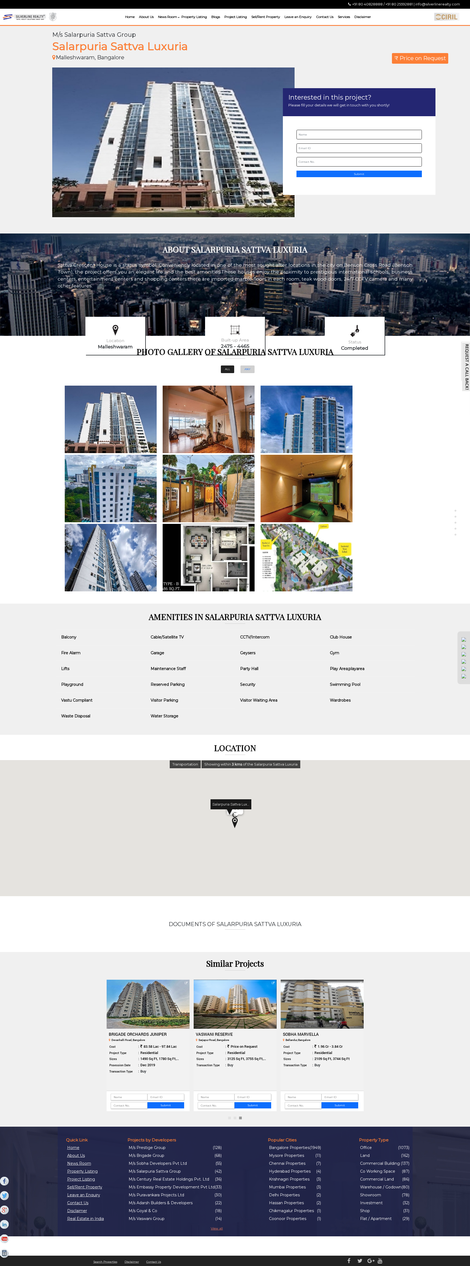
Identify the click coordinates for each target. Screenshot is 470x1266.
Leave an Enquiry (298, 17)
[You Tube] (4, 1239)
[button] (178, 17)
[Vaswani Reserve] (235, 1004)
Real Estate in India (85, 1218)
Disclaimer (362, 17)
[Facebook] (4, 1181)
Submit (359, 174)
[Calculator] (4, 1253)
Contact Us (324, 17)
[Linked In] (4, 1224)
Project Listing (235, 17)
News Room (167, 17)
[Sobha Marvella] (322, 1004)
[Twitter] (4, 1195)
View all (217, 1228)
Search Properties (105, 1262)
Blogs (215, 17)
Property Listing (194, 17)
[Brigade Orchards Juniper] (148, 1004)
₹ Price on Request (420, 58)
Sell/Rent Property (265, 17)
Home (130, 17)
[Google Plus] (4, 1210)
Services (344, 17)
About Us (146, 17)
